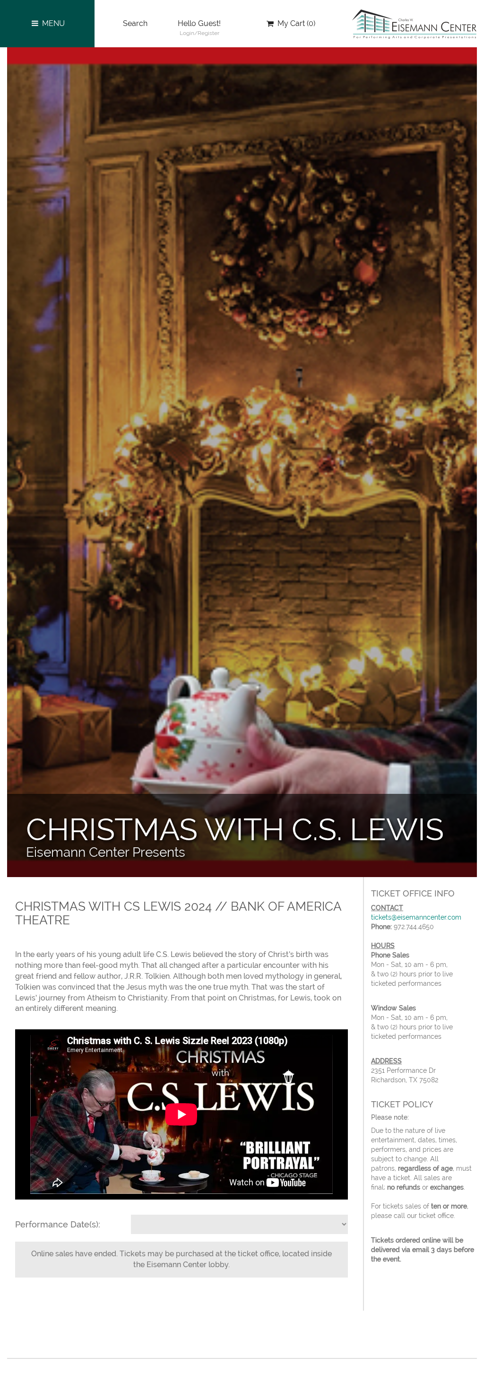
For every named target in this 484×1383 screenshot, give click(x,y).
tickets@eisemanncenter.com (416, 917)
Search (135, 23)
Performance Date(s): (57, 1224)
